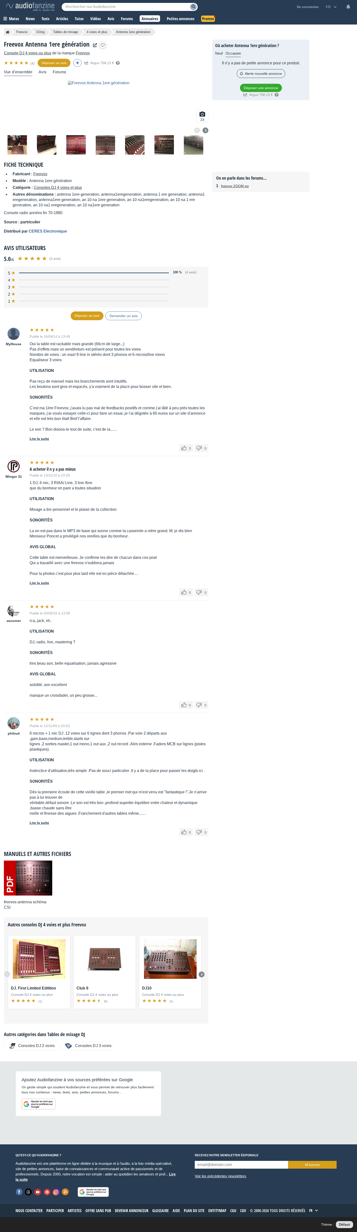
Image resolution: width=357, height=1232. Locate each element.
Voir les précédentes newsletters (220, 1176)
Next (205, 130)
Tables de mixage (65, 32)
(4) (32, 63)
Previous (197, 130)
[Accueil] (7, 32)
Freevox (22, 32)
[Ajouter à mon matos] (103, 45)
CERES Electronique (48, 231)
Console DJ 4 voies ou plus (27, 53)
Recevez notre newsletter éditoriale (226, 1155)
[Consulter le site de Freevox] (94, 45)
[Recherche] (193, 7)
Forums (59, 72)
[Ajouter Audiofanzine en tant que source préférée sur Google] (39, 1104)
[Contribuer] (77, 63)
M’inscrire (312, 1165)
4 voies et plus (97, 32)
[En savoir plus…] (118, 63)
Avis (42, 72)
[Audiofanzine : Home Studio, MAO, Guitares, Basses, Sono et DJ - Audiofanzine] (30, 6)
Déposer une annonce (261, 88)
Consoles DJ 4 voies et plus (58, 187)
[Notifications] (348, 7)
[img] (16, 62)
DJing (40, 32)
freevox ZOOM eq (235, 186)
